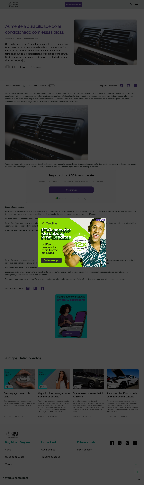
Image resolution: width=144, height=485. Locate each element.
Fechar (100, 220)
